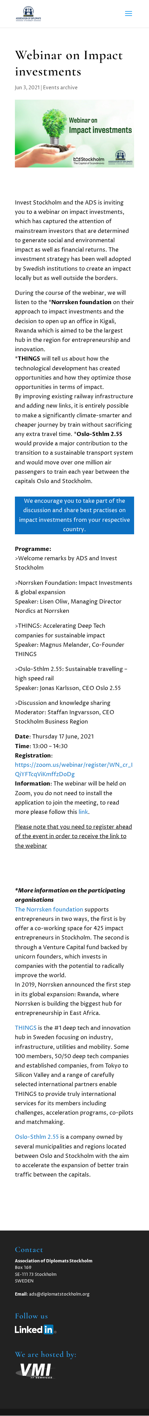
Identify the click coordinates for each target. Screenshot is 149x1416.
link (83, 812)
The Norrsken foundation (49, 910)
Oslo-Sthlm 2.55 (37, 1137)
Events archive (60, 87)
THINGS (26, 1028)
